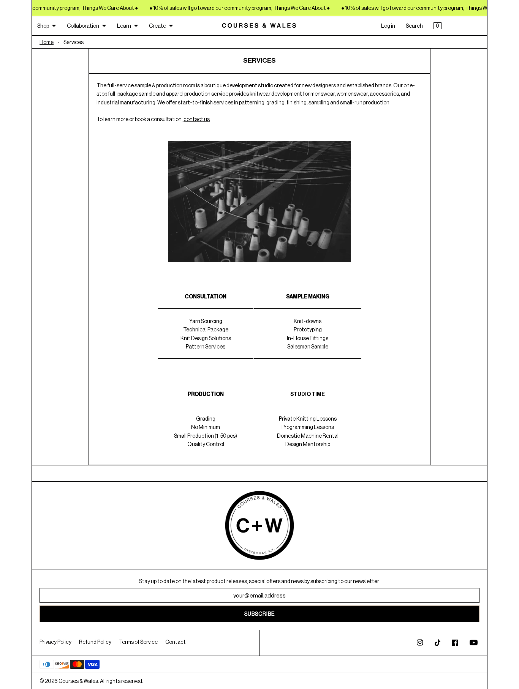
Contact (175, 642)
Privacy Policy (55, 642)
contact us (197, 119)
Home (47, 42)
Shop (43, 26)
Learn (124, 26)
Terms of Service (138, 642)
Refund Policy (95, 642)
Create (157, 26)
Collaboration (83, 26)
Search (414, 26)
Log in (388, 26)
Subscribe (259, 614)
